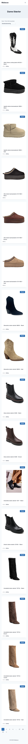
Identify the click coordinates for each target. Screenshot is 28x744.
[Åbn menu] (25, 3)
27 (19, 729)
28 (23, 729)
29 (3, 732)
